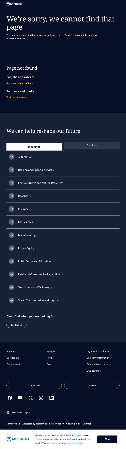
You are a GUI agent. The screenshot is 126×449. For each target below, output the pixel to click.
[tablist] (63, 145)
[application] (63, 439)
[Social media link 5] (51, 397)
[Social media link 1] (9, 397)
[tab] (34, 147)
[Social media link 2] (20, 397)
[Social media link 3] (30, 397)
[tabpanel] (63, 228)
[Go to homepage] (14, 4)
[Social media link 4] (41, 397)
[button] (18, 412)
